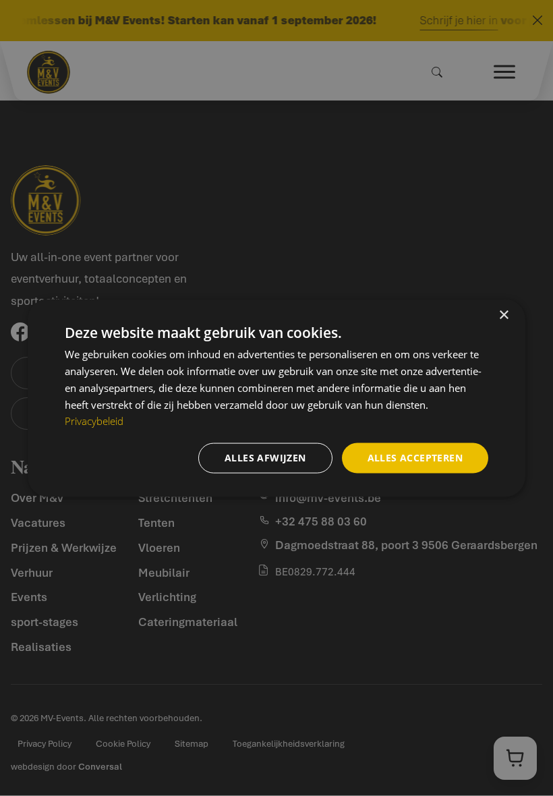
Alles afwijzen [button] (265, 457)
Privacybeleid (94, 421)
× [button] (503, 315)
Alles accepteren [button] (415, 457)
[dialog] (276, 398)
